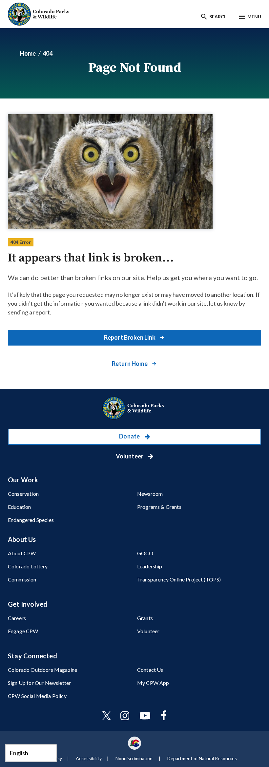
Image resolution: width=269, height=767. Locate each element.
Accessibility (89, 758)
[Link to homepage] (134, 408)
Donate (130, 436)
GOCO (145, 553)
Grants (145, 618)
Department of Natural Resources (202, 758)
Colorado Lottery (28, 566)
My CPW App (153, 683)
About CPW (22, 553)
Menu (254, 16)
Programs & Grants (159, 507)
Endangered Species (31, 520)
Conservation (23, 494)
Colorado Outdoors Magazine (42, 670)
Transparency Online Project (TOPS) (179, 579)
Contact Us (150, 670)
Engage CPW (23, 631)
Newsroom (150, 494)
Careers (17, 618)
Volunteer (130, 456)
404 (47, 53)
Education (19, 507)
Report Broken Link (130, 337)
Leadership (149, 566)
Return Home (130, 363)
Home (28, 53)
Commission (22, 579)
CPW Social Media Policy (37, 696)
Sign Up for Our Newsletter (39, 683)
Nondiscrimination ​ (134, 758)
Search (218, 16)
